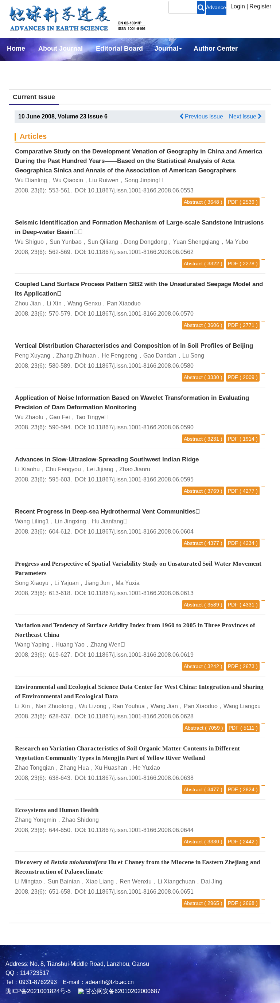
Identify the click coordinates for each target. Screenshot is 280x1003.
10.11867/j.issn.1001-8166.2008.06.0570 (141, 314)
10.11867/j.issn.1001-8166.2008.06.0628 (141, 716)
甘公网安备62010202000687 (122, 991)
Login (237, 6)
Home (16, 48)
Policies (17, 68)
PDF (233, 202)
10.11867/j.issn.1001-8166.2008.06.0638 (141, 778)
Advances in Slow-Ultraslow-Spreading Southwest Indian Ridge (107, 459)
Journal (166, 48)
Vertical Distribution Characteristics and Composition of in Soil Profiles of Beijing (134, 345)
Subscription (66, 68)
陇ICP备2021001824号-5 (38, 991)
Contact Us (116, 68)
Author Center (216, 48)
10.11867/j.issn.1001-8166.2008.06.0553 (141, 190)
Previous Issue (203, 116)
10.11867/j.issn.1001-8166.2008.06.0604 (141, 531)
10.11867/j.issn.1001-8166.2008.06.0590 (141, 427)
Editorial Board (119, 48)
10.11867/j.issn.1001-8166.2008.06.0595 (141, 479)
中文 (153, 68)
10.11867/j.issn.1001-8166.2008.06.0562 (141, 252)
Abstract (193, 202)
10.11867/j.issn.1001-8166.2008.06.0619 (141, 655)
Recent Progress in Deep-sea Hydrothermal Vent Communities (107, 511)
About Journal (60, 48)
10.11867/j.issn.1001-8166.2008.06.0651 (141, 892)
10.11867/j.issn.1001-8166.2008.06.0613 (141, 593)
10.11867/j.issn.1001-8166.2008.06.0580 (141, 366)
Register (260, 6)
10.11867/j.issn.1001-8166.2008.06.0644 (141, 830)
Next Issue (243, 116)
